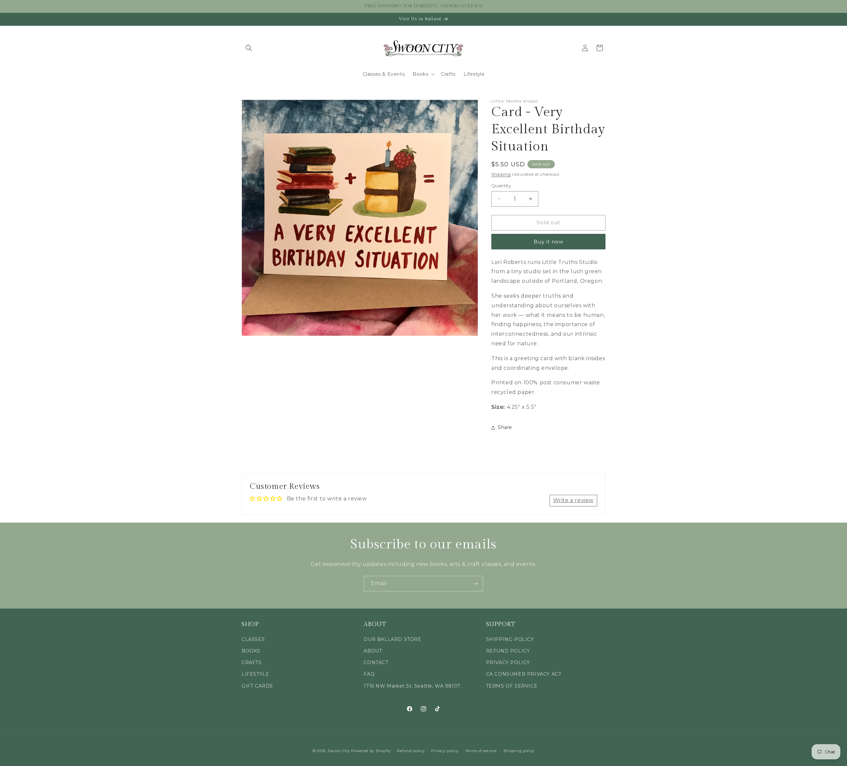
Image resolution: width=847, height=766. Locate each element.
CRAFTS (252, 662)
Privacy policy (445, 750)
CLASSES (253, 639)
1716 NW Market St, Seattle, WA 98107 (412, 686)
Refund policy (410, 750)
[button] (249, 48)
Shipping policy (519, 750)
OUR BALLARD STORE (392, 639)
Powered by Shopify (371, 750)
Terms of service (481, 750)
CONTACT (376, 662)
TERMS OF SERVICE (512, 686)
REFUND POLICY (508, 651)
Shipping (501, 174)
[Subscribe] (475, 583)
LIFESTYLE (255, 674)
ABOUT (373, 651)
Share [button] (505, 427)
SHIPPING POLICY (510, 639)
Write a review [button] (573, 500)
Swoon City (339, 750)
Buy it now (548, 241)
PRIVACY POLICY (508, 662)
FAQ (369, 674)
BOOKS (251, 651)
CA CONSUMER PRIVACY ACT (523, 674)
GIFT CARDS (257, 686)
